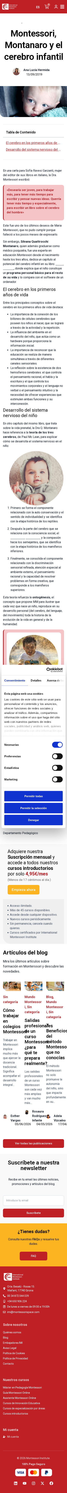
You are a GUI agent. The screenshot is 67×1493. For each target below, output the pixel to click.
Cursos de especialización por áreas (24, 1408)
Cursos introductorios (15, 1413)
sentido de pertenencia (25, 537)
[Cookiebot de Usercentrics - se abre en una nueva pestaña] (47, 670)
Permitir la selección (33, 807)
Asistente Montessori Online (19, 1397)
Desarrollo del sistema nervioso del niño (33, 149)
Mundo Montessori (37, 22)
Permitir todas (33, 796)
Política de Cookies (14, 1353)
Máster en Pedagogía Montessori (22, 1387)
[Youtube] (24, 1483)
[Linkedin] (15, 1483)
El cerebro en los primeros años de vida (33, 143)
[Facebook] (51, 1483)
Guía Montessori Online (16, 1392)
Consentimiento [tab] (14, 680)
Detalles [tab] (36, 680)
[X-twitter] (42, 1483)
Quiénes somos (12, 1332)
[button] (62, 7)
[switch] (57, 756)
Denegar (33, 819)
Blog (18, 22)
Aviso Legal (9, 1348)
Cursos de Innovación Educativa (21, 1403)
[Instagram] (33, 1483)
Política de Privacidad (15, 1358)
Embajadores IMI (13, 1342)
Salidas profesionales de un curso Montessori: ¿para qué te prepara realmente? (39, 1042)
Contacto (8, 1363)
